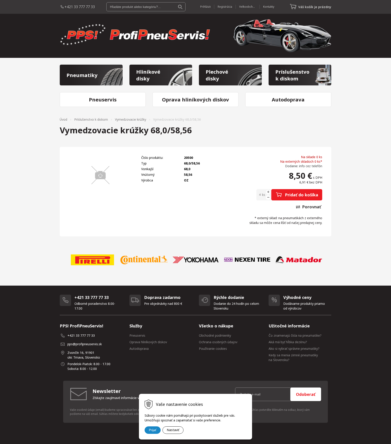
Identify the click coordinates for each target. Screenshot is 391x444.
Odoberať (305, 394)
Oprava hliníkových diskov (148, 342)
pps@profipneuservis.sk (84, 344)
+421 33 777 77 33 (79, 6)
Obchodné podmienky (215, 335)
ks (263, 195)
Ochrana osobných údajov (218, 342)
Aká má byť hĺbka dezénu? (288, 342)
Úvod (63, 119)
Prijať (152, 430)
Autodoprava (139, 348)
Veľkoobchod (247, 7)
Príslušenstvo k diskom (91, 119)
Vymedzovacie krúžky (130, 119)
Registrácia (225, 7)
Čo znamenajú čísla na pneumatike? (295, 335)
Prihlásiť (205, 7)
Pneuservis (137, 335)
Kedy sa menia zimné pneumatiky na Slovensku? (293, 357)
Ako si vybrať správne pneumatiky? (294, 348)
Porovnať (311, 206)
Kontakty (268, 7)
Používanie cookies (213, 348)
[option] (92, 259)
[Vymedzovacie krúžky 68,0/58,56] (100, 175)
